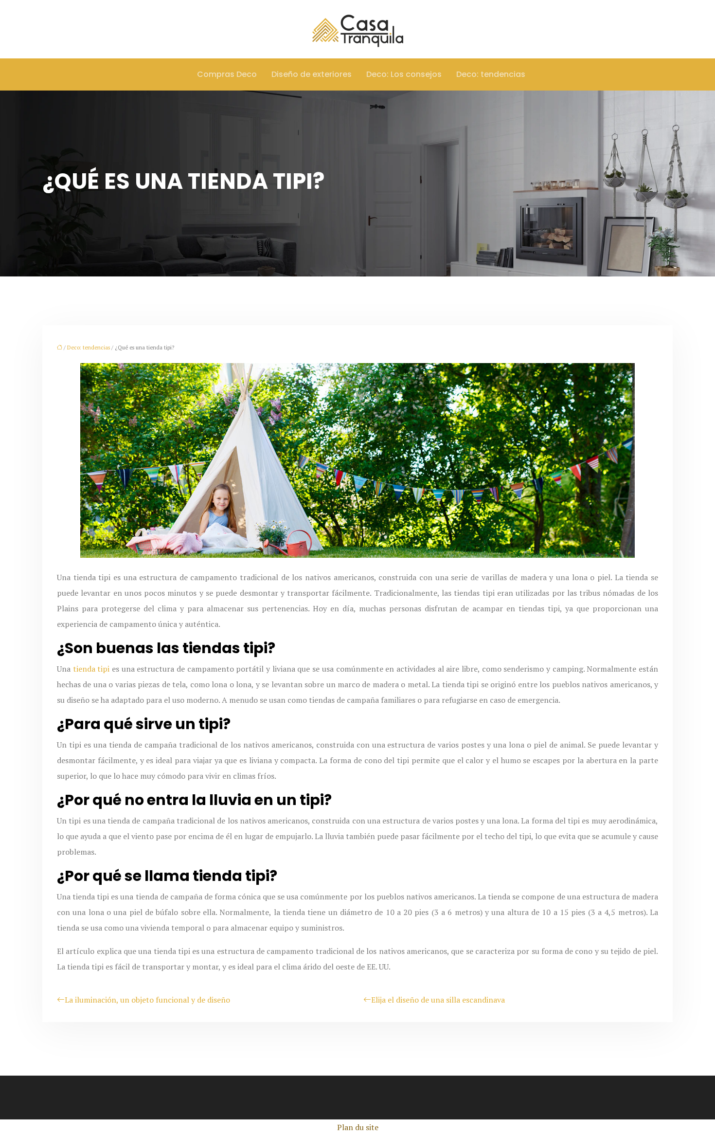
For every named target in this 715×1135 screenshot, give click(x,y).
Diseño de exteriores (311, 74)
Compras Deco (227, 74)
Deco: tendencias (490, 74)
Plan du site (357, 1127)
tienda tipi (91, 668)
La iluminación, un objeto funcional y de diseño (147, 999)
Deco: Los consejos (404, 74)
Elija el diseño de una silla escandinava (438, 999)
